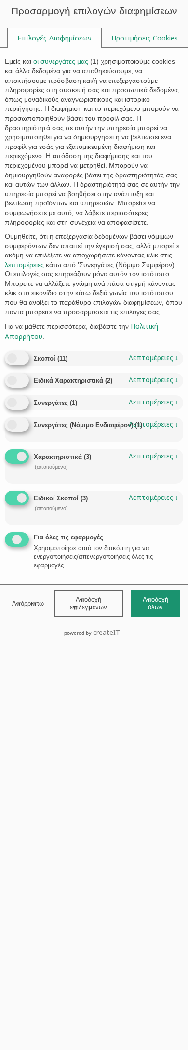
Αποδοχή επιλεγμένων (88, 603)
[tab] (54, 38)
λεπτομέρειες (153, 357)
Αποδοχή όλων (155, 603)
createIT (106, 632)
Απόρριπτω (28, 603)
